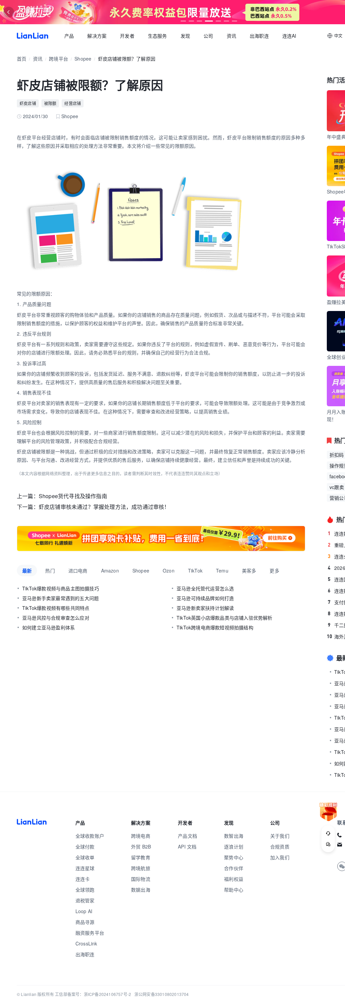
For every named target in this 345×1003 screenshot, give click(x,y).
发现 (185, 35)
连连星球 (85, 868)
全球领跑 (85, 889)
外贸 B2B (141, 846)
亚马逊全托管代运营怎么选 (205, 588)
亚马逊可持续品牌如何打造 (205, 598)
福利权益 (233, 878)
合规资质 (279, 846)
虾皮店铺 (28, 103)
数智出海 (233, 835)
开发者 (127, 35)
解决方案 (96, 35)
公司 (208, 35)
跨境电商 (140, 835)
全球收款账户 (89, 835)
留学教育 (140, 857)
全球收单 (85, 857)
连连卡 (82, 878)
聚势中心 (233, 857)
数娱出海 (140, 889)
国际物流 (140, 878)
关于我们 (279, 835)
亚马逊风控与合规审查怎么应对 (55, 617)
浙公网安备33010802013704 (161, 994)
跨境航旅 (140, 868)
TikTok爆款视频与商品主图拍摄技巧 (60, 588)
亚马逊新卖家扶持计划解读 (205, 607)
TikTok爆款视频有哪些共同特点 (55, 607)
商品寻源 (85, 922)
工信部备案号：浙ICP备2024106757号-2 (93, 994)
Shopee (82, 58)
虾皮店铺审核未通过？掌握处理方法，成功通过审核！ (104, 507)
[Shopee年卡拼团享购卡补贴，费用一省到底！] (161, 538)
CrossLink (86, 943)
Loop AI (83, 911)
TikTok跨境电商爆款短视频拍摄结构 (215, 627)
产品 (69, 35)
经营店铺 (72, 103)
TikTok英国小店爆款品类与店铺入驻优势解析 (225, 617)
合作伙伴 (233, 868)
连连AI (289, 35)
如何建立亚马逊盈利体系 (48, 627)
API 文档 (187, 846)
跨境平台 (58, 58)
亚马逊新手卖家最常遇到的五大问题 (60, 598)
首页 (32, 36)
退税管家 (85, 900)
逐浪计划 (233, 846)
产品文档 (187, 835)
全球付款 (85, 846)
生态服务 (157, 35)
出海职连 (259, 35)
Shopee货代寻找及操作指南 (73, 496)
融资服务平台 (89, 932)
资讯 (231, 35)
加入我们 (279, 857)
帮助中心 (233, 889)
